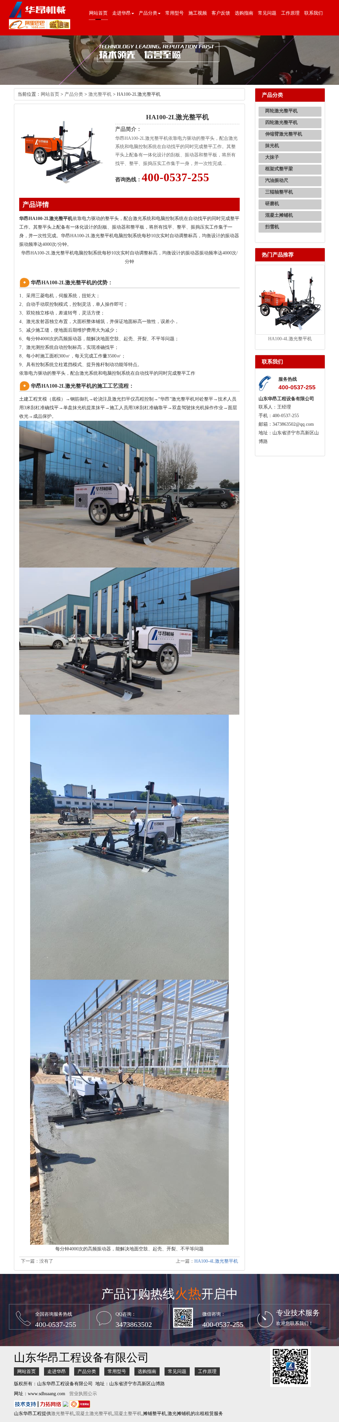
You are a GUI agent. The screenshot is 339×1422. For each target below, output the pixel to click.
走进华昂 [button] (121, 13)
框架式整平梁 (279, 168)
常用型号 (174, 13)
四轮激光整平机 (281, 122)
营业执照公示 (83, 1393)
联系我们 (313, 13)
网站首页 (98, 13)
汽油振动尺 (276, 180)
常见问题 (267, 13)
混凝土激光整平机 (94, 1413)
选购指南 (244, 13)
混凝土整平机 (128, 1413)
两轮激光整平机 (281, 110)
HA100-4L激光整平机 (216, 1261)
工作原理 (290, 13)
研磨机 (272, 203)
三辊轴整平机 (279, 192)
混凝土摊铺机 (279, 215)
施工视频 (197, 13)
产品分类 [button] (148, 13)
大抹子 (272, 157)
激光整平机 (100, 94)
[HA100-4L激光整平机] (290, 299)
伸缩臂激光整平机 (283, 134)
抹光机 (272, 145)
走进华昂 (56, 1371)
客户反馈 (221, 13)
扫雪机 (272, 226)
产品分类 (74, 94)
